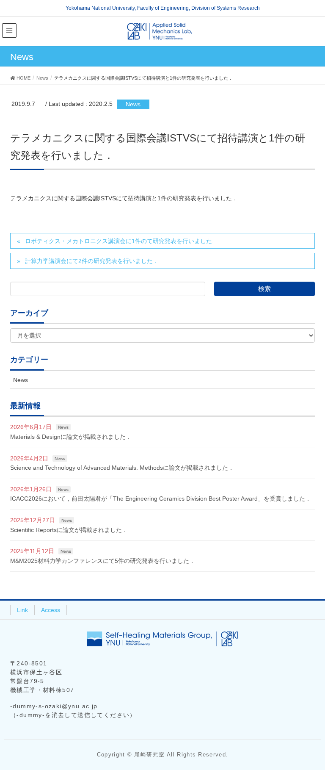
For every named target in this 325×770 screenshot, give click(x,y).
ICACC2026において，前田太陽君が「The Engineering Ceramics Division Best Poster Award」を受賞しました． (160, 498)
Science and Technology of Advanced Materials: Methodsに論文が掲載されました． (122, 467)
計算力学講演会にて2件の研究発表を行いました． (92, 261)
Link (22, 610)
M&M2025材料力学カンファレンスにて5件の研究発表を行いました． (102, 560)
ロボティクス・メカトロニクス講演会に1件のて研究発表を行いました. (119, 241)
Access (50, 610)
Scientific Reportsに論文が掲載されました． (69, 529)
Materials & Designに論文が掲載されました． (71, 436)
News (133, 104)
